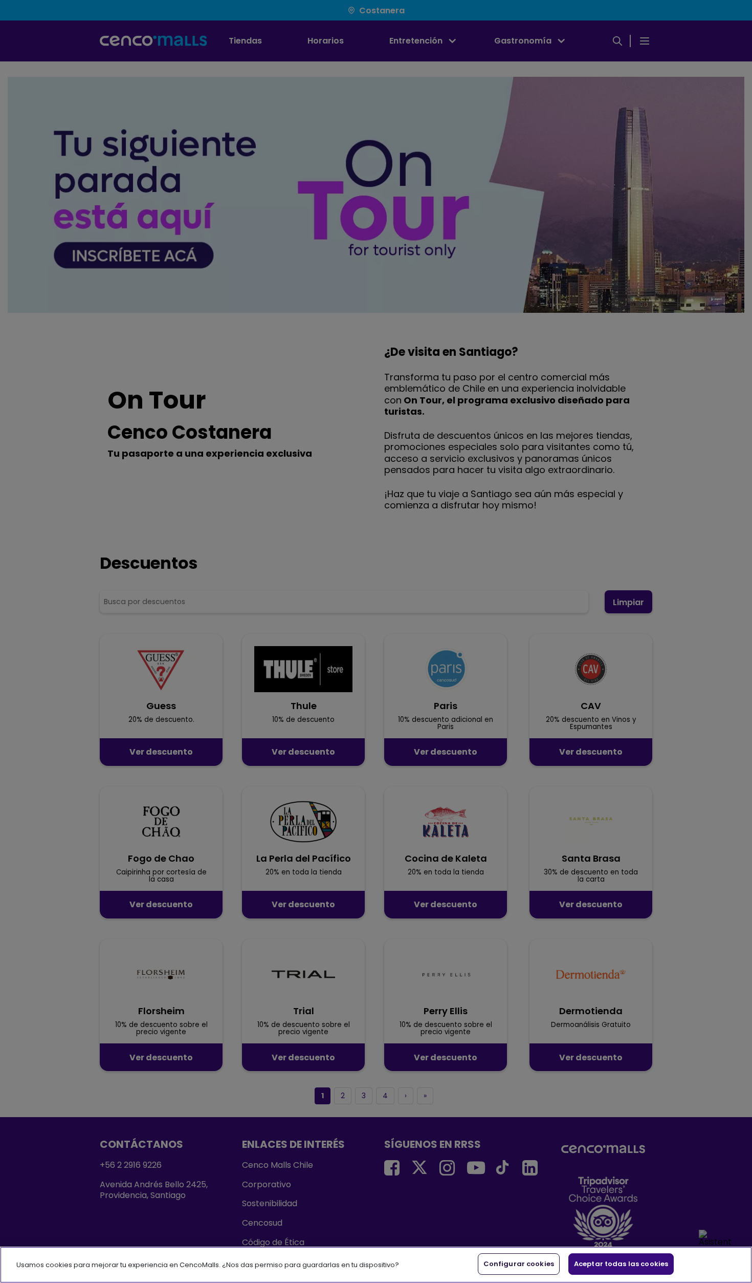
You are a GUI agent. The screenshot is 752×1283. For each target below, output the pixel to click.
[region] (376, 1265)
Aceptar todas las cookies (621, 1264)
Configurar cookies (518, 1264)
